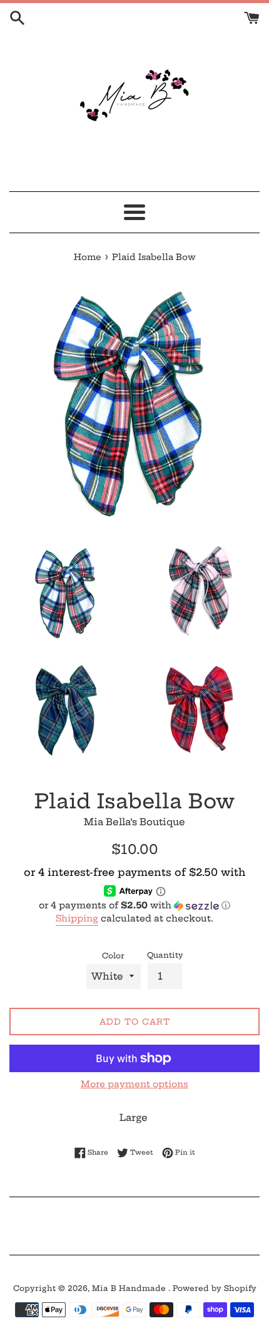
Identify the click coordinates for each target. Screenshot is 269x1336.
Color (113, 955)
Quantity (165, 955)
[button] (134, 906)
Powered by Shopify (214, 1288)
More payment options (134, 1084)
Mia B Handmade (130, 1288)
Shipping (77, 918)
